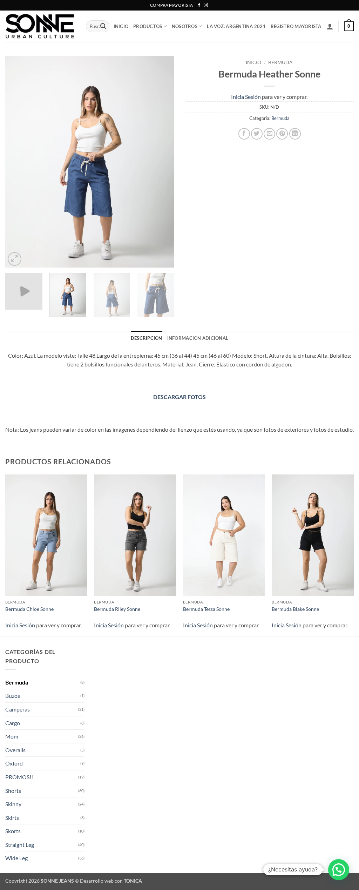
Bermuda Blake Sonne (295, 609)
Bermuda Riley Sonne (117, 609)
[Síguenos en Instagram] (206, 5)
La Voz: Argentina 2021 (236, 26)
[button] (329, 26)
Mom (11, 736)
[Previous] (17, 162)
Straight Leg (19, 844)
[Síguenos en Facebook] (199, 5)
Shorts (13, 790)
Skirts (12, 817)
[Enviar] (103, 26)
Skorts (13, 831)
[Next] (162, 162)
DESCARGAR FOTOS (179, 396)
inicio (121, 26)
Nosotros (184, 26)
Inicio (253, 62)
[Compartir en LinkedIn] (295, 134)
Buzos (12, 695)
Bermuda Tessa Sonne (206, 609)
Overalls (15, 750)
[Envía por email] (269, 134)
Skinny (13, 804)
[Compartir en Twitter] (257, 134)
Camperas (17, 709)
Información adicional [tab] (197, 338)
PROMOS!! (19, 777)
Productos (147, 26)
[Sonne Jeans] (40, 26)
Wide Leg (16, 858)
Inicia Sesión (246, 96)
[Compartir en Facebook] (244, 134)
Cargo (12, 723)
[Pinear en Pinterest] (282, 134)
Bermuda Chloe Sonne (29, 609)
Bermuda (280, 62)
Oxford (14, 763)
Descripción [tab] (146, 338)
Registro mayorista (296, 26)
